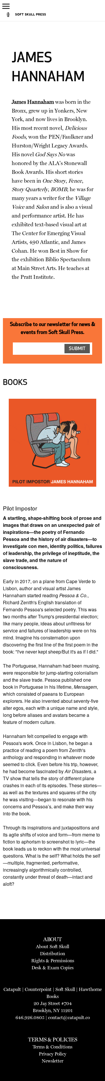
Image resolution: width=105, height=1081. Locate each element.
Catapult (12, 989)
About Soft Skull (52, 946)
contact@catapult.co (69, 1017)
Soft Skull (65, 989)
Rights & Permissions (52, 960)
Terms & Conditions (52, 1047)
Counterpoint (38, 989)
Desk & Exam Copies (53, 967)
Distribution (52, 953)
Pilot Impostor (20, 508)
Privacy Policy (52, 1054)
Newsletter (52, 1061)
